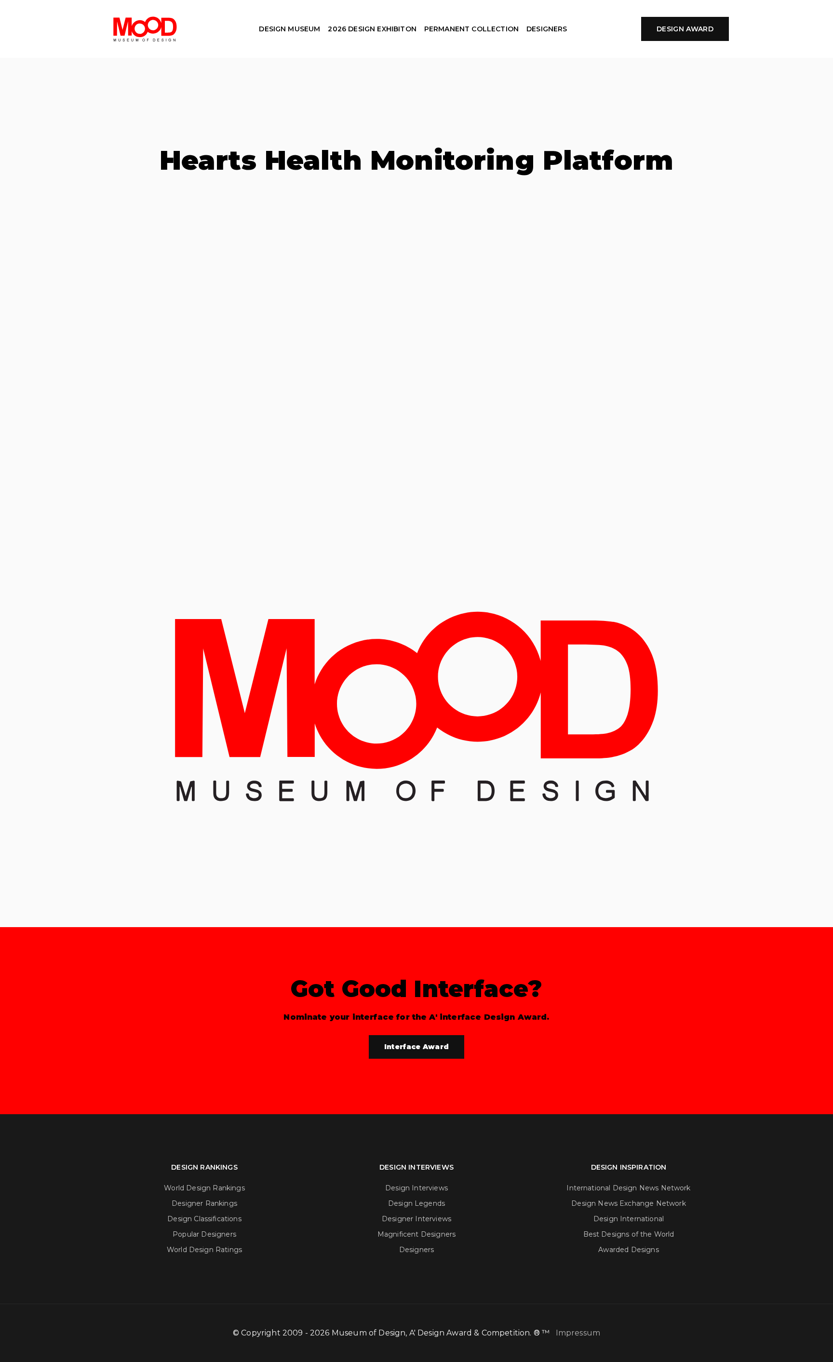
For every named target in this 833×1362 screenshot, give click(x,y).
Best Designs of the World (628, 1234)
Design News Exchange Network (628, 1203)
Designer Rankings (204, 1203)
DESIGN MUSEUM (289, 29)
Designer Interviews (416, 1218)
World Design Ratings (204, 1249)
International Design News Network (628, 1188)
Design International (628, 1218)
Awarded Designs (628, 1249)
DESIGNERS (546, 29)
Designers (416, 1249)
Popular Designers (204, 1234)
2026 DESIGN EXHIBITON (372, 29)
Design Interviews (416, 1188)
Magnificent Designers (416, 1234)
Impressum (578, 1332)
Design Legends (416, 1203)
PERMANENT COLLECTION (471, 29)
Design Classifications (204, 1218)
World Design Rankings (204, 1188)
